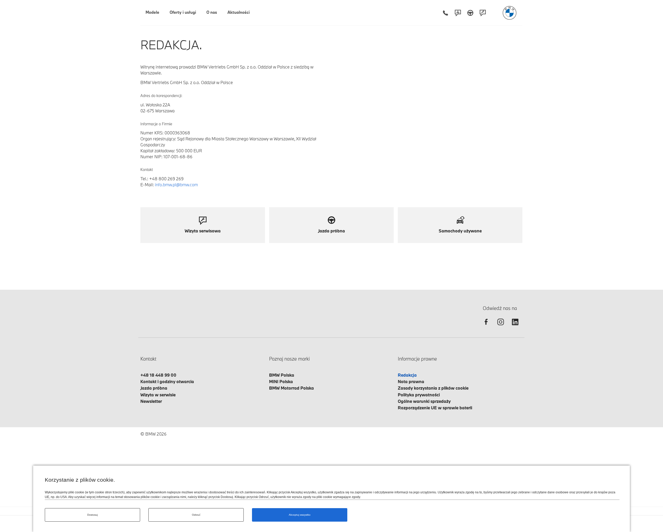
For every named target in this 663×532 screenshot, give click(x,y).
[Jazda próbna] (470, 13)
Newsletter (151, 401)
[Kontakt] (458, 13)
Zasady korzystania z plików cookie (433, 388)
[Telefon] (445, 13)
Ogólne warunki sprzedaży (424, 401)
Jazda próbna (153, 388)
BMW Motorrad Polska (291, 388)
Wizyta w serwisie (158, 394)
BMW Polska (281, 375)
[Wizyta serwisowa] (483, 13)
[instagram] (500, 326)
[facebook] (486, 326)
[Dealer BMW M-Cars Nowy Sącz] (509, 13)
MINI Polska (281, 381)
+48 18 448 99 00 (158, 375)
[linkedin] (515, 326)
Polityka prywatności (419, 394)
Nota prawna (411, 381)
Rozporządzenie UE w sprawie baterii (435, 407)
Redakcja (407, 375)
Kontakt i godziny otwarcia (167, 381)
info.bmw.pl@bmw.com (176, 184)
